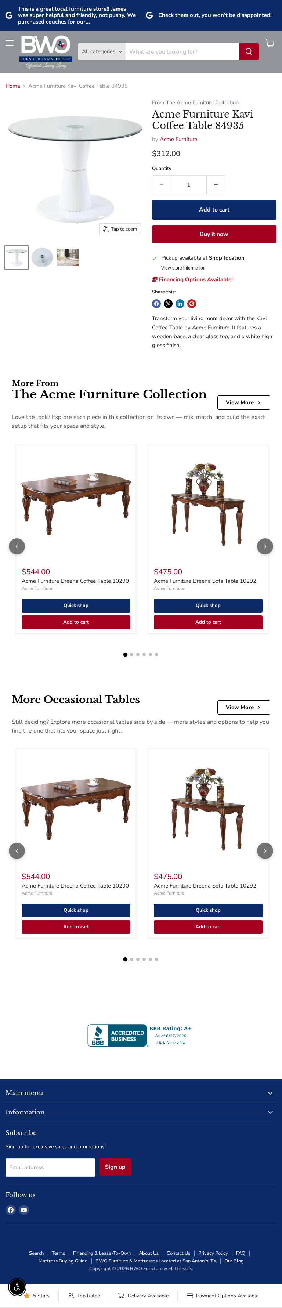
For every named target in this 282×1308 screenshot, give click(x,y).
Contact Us (178, 1253)
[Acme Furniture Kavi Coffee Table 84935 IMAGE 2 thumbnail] (42, 257)
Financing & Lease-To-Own (102, 1253)
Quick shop (76, 605)
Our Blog (234, 1261)
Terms (58, 1253)
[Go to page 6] (156, 654)
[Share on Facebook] (156, 303)
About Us (149, 1253)
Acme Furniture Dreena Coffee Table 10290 (75, 581)
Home (13, 86)
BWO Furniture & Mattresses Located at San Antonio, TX (155, 1261)
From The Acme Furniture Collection (195, 103)
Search (36, 1253)
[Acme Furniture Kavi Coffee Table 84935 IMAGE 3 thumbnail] (68, 257)
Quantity (161, 168)
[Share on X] (168, 303)
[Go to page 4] (144, 654)
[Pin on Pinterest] (191, 303)
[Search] (249, 51)
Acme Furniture (178, 139)
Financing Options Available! (195, 279)
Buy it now (214, 234)
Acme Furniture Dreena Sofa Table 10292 (205, 581)
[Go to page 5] (150, 654)
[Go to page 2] (131, 654)
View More (240, 402)
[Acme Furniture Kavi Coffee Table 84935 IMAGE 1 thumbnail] (16, 257)
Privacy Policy (213, 1253)
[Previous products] (17, 546)
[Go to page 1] (125, 655)
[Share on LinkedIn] (180, 303)
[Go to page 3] (138, 654)
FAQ (240, 1253)
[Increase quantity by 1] (216, 184)
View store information (183, 268)
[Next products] (265, 546)
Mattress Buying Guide (63, 1261)
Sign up (115, 1167)
